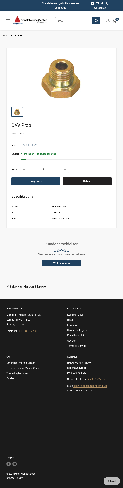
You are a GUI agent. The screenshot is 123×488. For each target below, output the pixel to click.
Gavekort (72, 340)
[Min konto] (108, 20)
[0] (114, 21)
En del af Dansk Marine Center (23, 368)
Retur (70, 319)
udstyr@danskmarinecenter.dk (90, 385)
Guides (10, 378)
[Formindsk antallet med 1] (24, 169)
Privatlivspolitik (75, 335)
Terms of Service (76, 345)
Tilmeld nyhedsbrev (17, 373)
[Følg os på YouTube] (14, 464)
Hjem (6, 35)
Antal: (14, 169)
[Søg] (96, 20)
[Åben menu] (8, 20)
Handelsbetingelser (78, 330)
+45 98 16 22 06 (28, 331)
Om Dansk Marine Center (20, 362)
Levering (72, 325)
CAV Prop (18, 35)
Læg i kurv (36, 181)
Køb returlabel (75, 314)
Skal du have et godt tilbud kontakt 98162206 (60, 5)
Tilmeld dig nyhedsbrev (101, 5)
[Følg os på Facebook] (8, 464)
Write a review (61, 263)
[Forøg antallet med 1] (65, 169)
